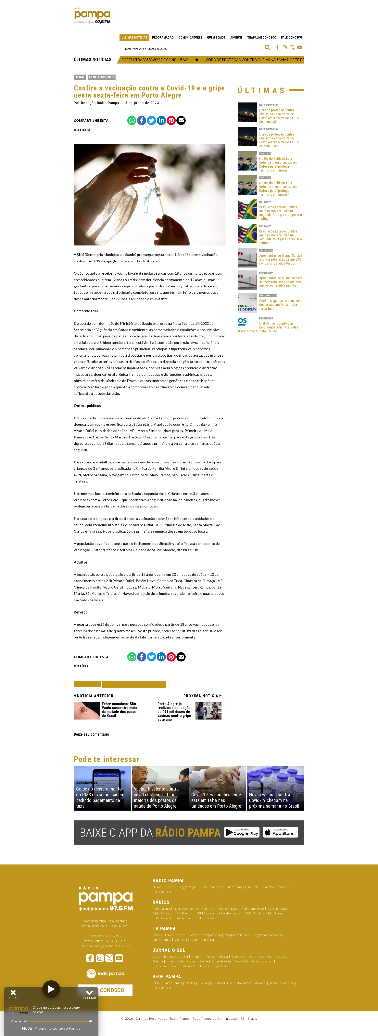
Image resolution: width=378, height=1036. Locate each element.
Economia (238, 956)
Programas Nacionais (267, 935)
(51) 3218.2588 (111, 935)
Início (156, 935)
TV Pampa (206, 983)
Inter (170, 961)
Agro (252, 956)
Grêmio (158, 961)
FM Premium (185, 913)
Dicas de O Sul (221, 961)
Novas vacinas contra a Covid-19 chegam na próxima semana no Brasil (274, 800)
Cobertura (182, 939)
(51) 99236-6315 (120, 946)
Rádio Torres (274, 913)
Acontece (265, 956)
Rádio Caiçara (228, 908)
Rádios (190, 983)
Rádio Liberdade (253, 908)
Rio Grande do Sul (176, 956)
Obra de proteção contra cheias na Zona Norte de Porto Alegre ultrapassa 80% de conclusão (283, 59)
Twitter (292, 47)
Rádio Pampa (92, 16)
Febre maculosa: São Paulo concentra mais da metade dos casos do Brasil (119, 709)
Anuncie (236, 37)
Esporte (281, 956)
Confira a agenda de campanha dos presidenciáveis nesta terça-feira (280, 304)
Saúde (203, 961)
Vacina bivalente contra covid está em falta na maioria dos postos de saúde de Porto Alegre (156, 797)
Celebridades (186, 961)
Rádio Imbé (184, 918)
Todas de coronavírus (134, 684)
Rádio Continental (186, 908)
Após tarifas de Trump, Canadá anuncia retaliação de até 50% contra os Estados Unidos (280, 259)
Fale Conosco (291, 37)
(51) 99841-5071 (115, 941)
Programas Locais (237, 935)
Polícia (223, 956)
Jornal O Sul (225, 983)
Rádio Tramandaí (229, 913)
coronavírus (102, 77)
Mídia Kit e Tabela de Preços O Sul (205, 966)
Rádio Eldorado (278, 908)
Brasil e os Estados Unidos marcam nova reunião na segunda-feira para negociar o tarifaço (280, 213)
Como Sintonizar (204, 939)
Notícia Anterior (95, 696)
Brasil (156, 956)
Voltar (89, 684)
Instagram (285, 47)
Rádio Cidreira (205, 918)
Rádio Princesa (162, 913)
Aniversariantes (262, 961)
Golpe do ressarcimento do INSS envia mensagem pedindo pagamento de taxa (100, 797)
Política (210, 956)
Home (80, 77)
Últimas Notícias (134, 37)
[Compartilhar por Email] (181, 120)
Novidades (243, 983)
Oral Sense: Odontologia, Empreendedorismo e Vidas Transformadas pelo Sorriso (268, 327)
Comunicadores (190, 37)
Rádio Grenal (161, 908)
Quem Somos (216, 37)
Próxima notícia (200, 696)
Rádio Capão (253, 913)
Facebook (277, 47)
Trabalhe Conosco (261, 37)
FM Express (206, 913)
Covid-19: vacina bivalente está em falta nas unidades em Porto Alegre (216, 800)
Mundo (196, 956)
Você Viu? (241, 961)
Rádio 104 (208, 908)
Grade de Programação (205, 935)
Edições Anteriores (165, 966)
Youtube (300, 47)
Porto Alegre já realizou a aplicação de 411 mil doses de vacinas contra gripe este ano (174, 711)
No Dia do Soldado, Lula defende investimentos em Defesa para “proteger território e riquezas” (278, 164)
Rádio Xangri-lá (162, 918)
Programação (163, 37)
